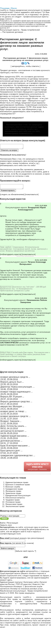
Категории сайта (31, 582)
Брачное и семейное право (17, 484)
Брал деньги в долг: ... (11, 450)
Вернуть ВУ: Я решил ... (12, 396)
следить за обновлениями (12, 194)
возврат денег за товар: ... (13, 411)
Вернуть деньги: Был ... (12, 382)
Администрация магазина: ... (14, 436)
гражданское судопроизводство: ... (17, 455)
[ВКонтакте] (22, 63)
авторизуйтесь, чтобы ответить (25, 66)
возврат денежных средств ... (15, 377)
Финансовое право (13, 504)
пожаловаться (31, 194)
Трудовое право (12, 500)
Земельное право (13, 493)
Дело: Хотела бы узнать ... (13, 426)
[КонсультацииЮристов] (8, 8)
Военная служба (12, 487)
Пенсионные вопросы (15, 498)
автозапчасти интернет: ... (13, 431)
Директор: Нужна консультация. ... (17, 387)
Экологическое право (14, 506)
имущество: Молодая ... (12, 406)
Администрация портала (11, 582)
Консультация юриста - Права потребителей (20, 30)
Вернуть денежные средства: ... (16, 401)
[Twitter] (25, 63)
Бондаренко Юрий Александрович (32, 208)
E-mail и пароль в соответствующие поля (20, 532)
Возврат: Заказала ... (10, 421)
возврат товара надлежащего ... (16, 392)
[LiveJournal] (28, 63)
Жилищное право (13, 491)
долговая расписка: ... (11, 441)
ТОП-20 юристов (23, 584)
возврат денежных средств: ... (15, 416)
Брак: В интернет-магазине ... (15, 445)
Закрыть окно (6, 525)
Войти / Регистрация (9, 523)
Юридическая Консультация (17, 495)
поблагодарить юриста (11, 254)
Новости (36, 584)
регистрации (37, 538)
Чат (42, 584)
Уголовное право (13, 502)
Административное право (16, 482)
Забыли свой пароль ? (25, 551)
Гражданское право (14, 489)
